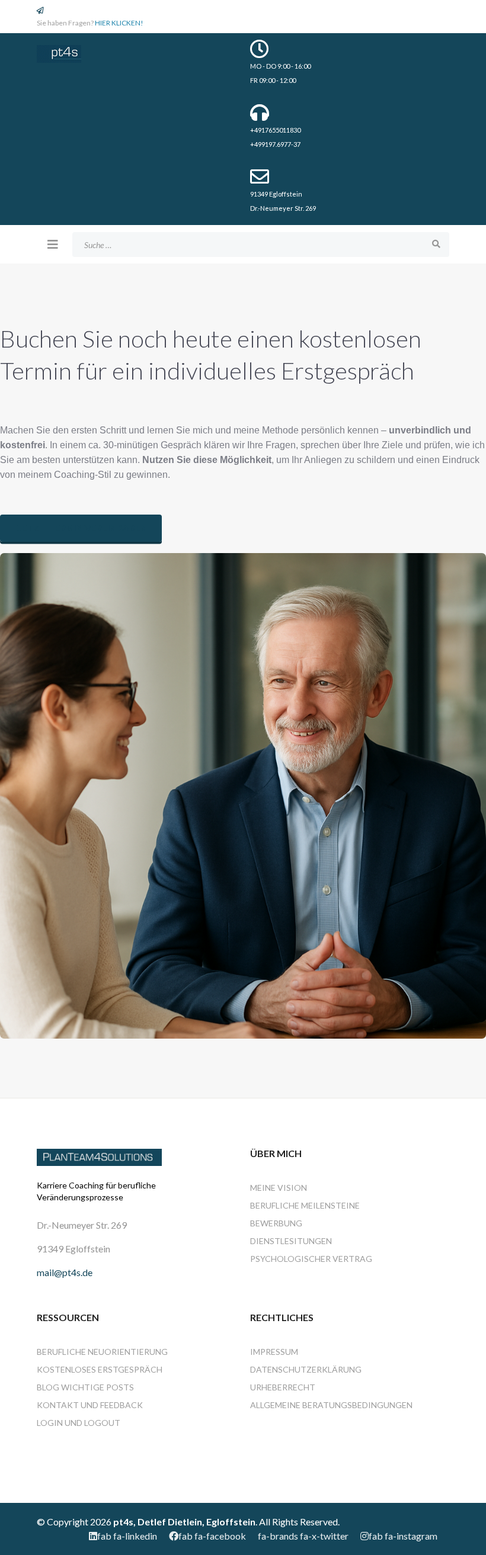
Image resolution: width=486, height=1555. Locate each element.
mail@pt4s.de (64, 1272)
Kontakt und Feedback (90, 1405)
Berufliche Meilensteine (305, 1205)
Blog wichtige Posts (85, 1387)
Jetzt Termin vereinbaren (81, 528)
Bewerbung (276, 1223)
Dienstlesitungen (291, 1241)
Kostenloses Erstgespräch (99, 1369)
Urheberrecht (282, 1387)
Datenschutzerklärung (306, 1369)
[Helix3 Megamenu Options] (52, 244)
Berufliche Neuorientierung (102, 1352)
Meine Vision (278, 1188)
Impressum (274, 1352)
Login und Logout (78, 1423)
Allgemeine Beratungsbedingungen (331, 1405)
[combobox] (260, 244)
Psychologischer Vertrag (311, 1259)
